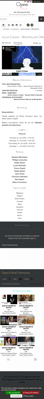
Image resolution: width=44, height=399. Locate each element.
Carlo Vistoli (19, 174)
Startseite (6, 29)
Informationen (6, 43)
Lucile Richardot (19, 165)
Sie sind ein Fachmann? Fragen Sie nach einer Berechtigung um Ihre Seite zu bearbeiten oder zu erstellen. (22, 379)
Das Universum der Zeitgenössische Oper (22, 14)
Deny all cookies (31, 393)
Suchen (20, 25)
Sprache (9, 25)
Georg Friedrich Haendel (33, 95)
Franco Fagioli (19, 168)
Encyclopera (15, 29)
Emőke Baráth (19, 171)
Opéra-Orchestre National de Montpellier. (28, 99)
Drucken (35, 43)
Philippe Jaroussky (19, 160)
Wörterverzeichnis (16, 25)
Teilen (4, 279)
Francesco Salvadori (20, 176)
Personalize (16, 396)
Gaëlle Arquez (19, 162)
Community (32, 25)
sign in (33, 238)
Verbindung (37, 1)
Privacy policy (28, 396)
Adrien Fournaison (19, 182)
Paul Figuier (19, 179)
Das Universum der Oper (22, 12)
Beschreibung (18, 43)
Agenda (12, 25)
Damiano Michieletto (20, 157)
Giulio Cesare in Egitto (16, 95)
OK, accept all (14, 393)
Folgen (26, 279)
